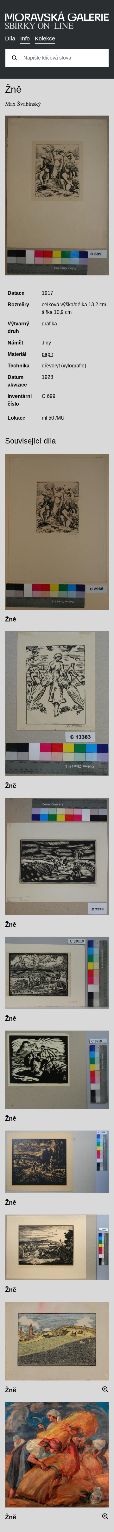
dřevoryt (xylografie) (64, 365)
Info (25, 38)
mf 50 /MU (53, 418)
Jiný (46, 342)
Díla (10, 38)
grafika (49, 323)
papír (47, 354)
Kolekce (45, 38)
